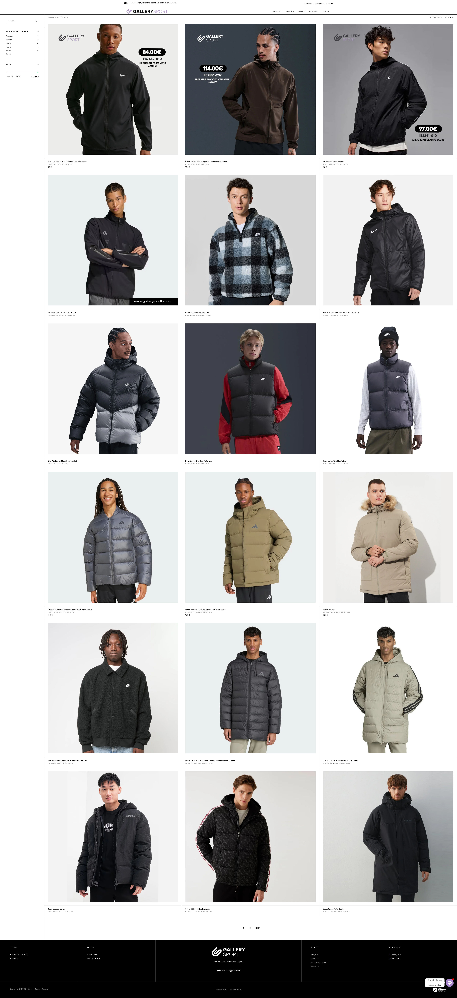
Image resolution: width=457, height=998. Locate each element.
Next (258, 928)
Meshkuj (276, 11)
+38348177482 (228, 966)
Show (447, 17)
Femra (289, 11)
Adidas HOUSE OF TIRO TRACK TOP (62, 312)
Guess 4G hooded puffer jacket (197, 909)
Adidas (50, 315)
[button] (277, 11)
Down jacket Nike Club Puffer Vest (198, 461)
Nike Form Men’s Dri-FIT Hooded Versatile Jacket (67, 162)
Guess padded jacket (56, 909)
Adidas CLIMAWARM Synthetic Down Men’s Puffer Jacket (70, 610)
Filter (35, 77)
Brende (50, 164)
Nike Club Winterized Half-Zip (197, 312)
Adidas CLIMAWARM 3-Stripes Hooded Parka (340, 760)
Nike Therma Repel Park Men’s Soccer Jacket (341, 312)
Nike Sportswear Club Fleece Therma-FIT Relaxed (67, 760)
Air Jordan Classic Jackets (333, 162)
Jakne (55, 164)
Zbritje (326, 11)
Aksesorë (313, 11)
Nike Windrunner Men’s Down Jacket (62, 461)
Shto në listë (179, 23)
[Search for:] (22, 21)
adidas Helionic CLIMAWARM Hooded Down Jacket (205, 610)
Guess (55, 911)
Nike (66, 164)
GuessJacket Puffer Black (333, 909)
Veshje (70, 164)
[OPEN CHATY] (450, 983)
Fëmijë (300, 11)
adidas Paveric (329, 610)
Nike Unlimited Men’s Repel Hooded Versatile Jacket (206, 162)
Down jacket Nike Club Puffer (334, 461)
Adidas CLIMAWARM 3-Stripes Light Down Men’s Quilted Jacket (210, 760)
